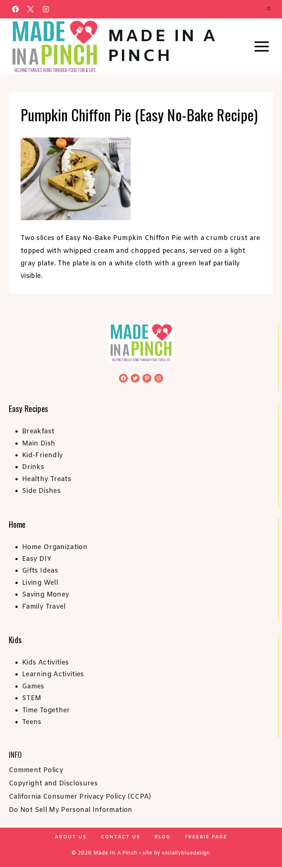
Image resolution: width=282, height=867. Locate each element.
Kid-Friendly (42, 455)
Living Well (40, 582)
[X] (30, 9)
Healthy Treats (46, 479)
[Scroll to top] (264, 838)
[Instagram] (46, 9)
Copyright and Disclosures (53, 783)
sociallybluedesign (186, 853)
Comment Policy (36, 770)
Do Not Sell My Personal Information (71, 810)
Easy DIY (36, 559)
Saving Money (45, 594)
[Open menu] (261, 46)
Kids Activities (45, 662)
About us (71, 837)
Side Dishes (41, 491)
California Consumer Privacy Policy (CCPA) (80, 796)
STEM (31, 698)
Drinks (33, 467)
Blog (163, 837)
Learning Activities (53, 674)
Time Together (46, 710)
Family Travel (44, 606)
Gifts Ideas (40, 570)
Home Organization (54, 547)
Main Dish (38, 443)
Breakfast (38, 431)
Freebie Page (206, 837)
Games (33, 686)
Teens (31, 722)
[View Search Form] (268, 9)
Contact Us (120, 837)
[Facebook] (15, 9)
